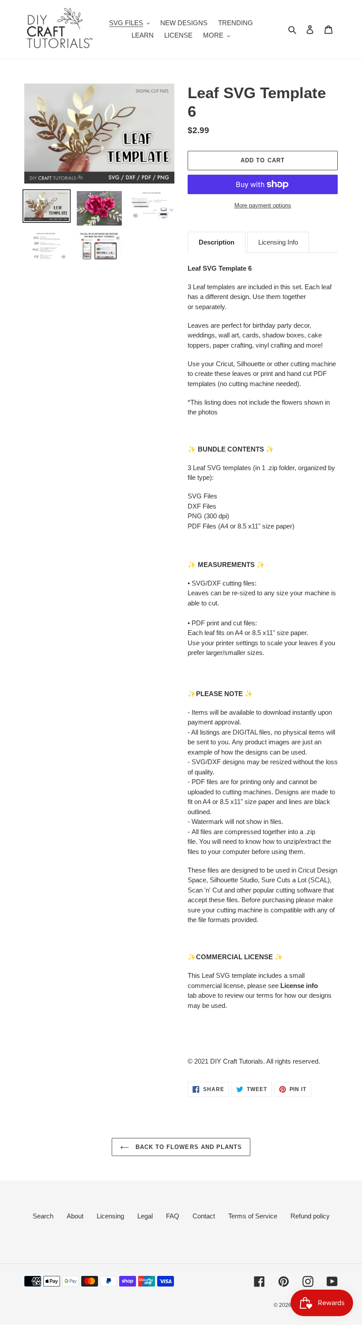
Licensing (110, 1216)
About (75, 1216)
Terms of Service (252, 1216)
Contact (203, 1216)
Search (43, 1216)
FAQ (172, 1216)
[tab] (216, 242)
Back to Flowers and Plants (187, 1147)
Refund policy (310, 1216)
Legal (145, 1216)
